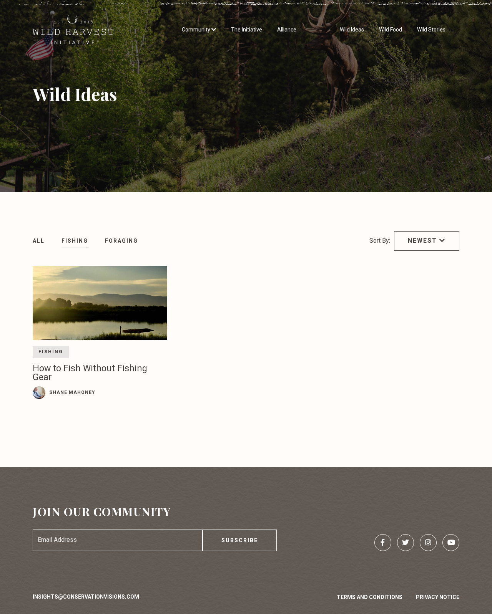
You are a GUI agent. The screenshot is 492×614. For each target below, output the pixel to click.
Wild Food (390, 29)
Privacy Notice (437, 597)
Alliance (286, 29)
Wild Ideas (352, 29)
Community (196, 29)
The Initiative (246, 29)
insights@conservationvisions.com (86, 597)
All (39, 241)
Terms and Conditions (369, 597)
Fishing (75, 241)
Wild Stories (431, 29)
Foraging (121, 241)
